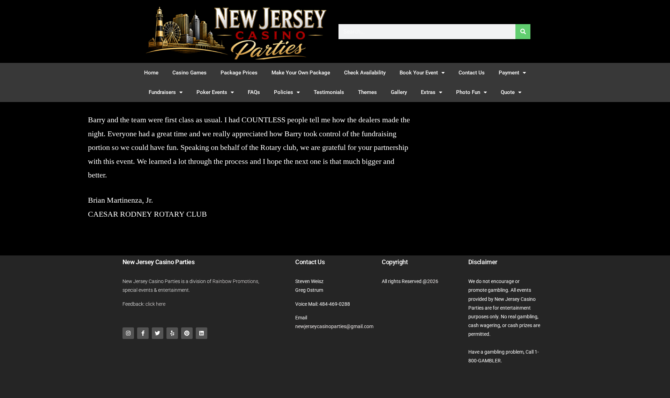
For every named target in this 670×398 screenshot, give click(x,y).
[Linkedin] (201, 333)
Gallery (399, 92)
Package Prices (239, 73)
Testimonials (329, 92)
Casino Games (189, 73)
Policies (283, 92)
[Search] (522, 31)
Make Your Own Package (300, 73)
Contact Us (472, 73)
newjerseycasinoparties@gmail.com (334, 326)
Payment (509, 73)
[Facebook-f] (143, 333)
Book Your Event (419, 73)
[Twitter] (157, 333)
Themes (367, 92)
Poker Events (211, 92)
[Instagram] (128, 333)
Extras (428, 92)
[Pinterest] (187, 333)
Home (151, 73)
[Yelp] (172, 333)
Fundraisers (162, 92)
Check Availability (365, 73)
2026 (432, 281)
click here (155, 304)
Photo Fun (468, 92)
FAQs (254, 92)
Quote (508, 92)
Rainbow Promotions (235, 281)
